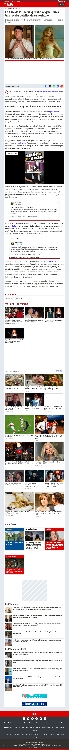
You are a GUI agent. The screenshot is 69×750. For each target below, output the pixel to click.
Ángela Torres (13, 226)
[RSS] (41, 718)
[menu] (5, 4)
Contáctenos (29, 734)
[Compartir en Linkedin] (58, 86)
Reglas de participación (57, 734)
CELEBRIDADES (9, 9)
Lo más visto (11, 604)
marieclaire (34, 529)
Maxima (34, 730)
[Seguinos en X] (32, 718)
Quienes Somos (19, 734)
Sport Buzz (55, 727)
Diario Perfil (7, 723)
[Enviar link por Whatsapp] (54, 86)
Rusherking (9, 298)
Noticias (15, 723)
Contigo (21, 727)
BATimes (62, 723)
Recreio (62, 727)
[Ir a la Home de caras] (10, 5)
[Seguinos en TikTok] (36, 718)
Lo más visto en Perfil (15, 649)
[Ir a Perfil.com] (61, 1)
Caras (16, 727)
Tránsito (34, 737)
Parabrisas (47, 723)
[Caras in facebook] (28, 718)
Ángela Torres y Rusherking (47, 91)
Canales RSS (8, 734)
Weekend (39, 723)
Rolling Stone (46, 727)
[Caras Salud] (34, 698)
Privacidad (38, 734)
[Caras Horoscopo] (34, 705)
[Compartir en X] (50, 86)
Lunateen (55, 723)
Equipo (46, 734)
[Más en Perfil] (15, 524)
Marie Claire (24, 723)
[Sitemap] (45, 718)
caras (54, 529)
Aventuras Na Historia (33, 727)
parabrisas (14, 557)
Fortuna (31, 723)
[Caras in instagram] (24, 718)
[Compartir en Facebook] (46, 86)
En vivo (62, 4)
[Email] (61, 86)
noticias (14, 529)
